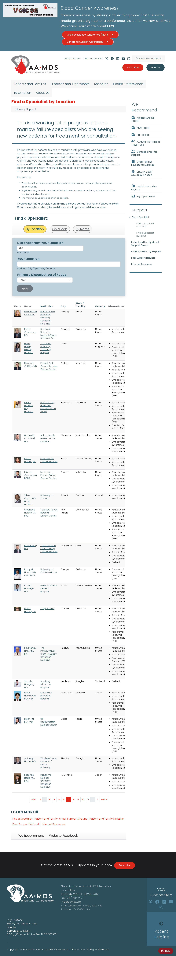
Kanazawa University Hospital (46, 695)
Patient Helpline (72, 58)
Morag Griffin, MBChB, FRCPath (28, 348)
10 (84, 799)
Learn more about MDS (96, 26)
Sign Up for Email (146, 196)
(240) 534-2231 (74, 898)
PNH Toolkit (143, 134)
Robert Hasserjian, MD (30, 588)
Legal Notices (15, 920)
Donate (11, 927)
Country (100, 306)
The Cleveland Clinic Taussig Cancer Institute (48, 548)
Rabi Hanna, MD (30, 547)
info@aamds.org (71, 901)
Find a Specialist (94, 58)
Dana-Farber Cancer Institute (48, 460)
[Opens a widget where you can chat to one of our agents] (165, 951)
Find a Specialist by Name (145, 234)
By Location (35, 229)
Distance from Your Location (40, 243)
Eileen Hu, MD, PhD (29, 720)
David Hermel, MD (30, 610)
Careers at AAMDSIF (18, 930)
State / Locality (80, 305)
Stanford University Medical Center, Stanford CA (48, 333)
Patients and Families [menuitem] (30, 84)
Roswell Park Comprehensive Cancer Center (48, 366)
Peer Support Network (25, 824)
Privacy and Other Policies (22, 923)
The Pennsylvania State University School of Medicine (48, 654)
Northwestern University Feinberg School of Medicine (47, 317)
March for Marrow (140, 21)
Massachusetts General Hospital (48, 588)
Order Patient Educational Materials (142, 163)
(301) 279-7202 (89, 894)
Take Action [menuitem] (22, 93)
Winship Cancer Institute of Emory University (48, 763)
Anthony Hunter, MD (30, 760)
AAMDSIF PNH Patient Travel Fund (145, 143)
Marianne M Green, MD (30, 313)
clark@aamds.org (37, 207)
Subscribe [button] (133, 67)
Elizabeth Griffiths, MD (30, 365)
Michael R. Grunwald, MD (29, 438)
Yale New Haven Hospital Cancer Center (48, 512)
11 (88, 799)
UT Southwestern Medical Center (48, 722)
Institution (46, 306)
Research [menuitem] (101, 84)
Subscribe (124, 865)
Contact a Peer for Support (144, 153)
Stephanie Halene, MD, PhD (30, 512)
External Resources (53, 824)
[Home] (35, 64)
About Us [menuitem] (42, 93)
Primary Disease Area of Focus (41, 274)
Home (19, 109)
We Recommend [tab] (31, 835)
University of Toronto (46, 497)
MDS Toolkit (143, 127)
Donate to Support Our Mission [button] (85, 42)
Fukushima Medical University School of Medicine (46, 781)
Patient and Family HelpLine (107, 818)
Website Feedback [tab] (63, 835)
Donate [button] (155, 67)
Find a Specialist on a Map (145, 225)
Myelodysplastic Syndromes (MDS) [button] (87, 34)
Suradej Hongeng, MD (29, 684)
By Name (83, 229)
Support (31, 109)
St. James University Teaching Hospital (45, 348)
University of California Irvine (48, 571)
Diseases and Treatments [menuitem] (70, 84)
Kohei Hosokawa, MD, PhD (30, 695)
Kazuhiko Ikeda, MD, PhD (29, 778)
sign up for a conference (105, 21)
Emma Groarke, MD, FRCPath (28, 407)
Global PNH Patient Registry (144, 188)
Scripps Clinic (47, 608)
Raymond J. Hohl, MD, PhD (30, 651)
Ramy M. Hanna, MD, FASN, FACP (30, 572)
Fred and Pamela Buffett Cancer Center (48, 475)
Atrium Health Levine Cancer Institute (48, 438)
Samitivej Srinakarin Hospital (45, 684)
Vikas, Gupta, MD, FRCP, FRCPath (30, 500)
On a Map (59, 229)
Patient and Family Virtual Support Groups (61, 818)
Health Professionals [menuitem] (128, 84)
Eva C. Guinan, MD (30, 460)
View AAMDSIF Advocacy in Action (141, 173)
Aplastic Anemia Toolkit (142, 119)
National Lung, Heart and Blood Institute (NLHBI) (48, 407)
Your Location (28, 259)
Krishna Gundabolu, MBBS (30, 475)
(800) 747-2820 (70, 894)
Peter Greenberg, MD (30, 332)
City (63, 306)
